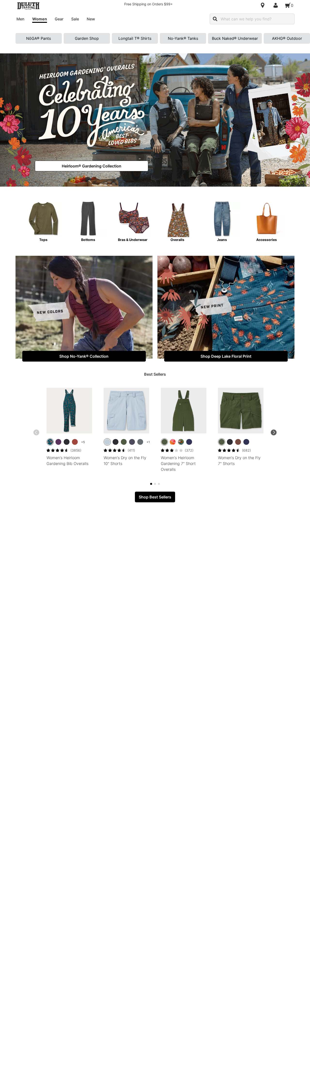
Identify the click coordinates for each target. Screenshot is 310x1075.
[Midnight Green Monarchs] (181, 442)
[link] (91, 166)
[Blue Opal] (107, 442)
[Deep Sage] (124, 442)
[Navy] (189, 442)
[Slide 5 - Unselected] (155, 484)
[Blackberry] (58, 442)
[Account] (276, 5)
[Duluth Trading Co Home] (28, 6)
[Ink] (132, 442)
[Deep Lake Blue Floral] (50, 442)
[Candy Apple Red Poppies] (173, 442)
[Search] (215, 19)
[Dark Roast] (238, 442)
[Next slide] (273, 432)
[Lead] (140, 442)
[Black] (67, 442)
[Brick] (75, 442)
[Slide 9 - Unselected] (159, 484)
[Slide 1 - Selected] (151, 484)
